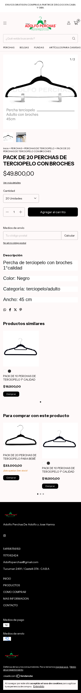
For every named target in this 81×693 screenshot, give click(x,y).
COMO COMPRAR (14, 592)
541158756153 (11, 549)
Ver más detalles (12, 182)
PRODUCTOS (11, 585)
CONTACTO (10, 605)
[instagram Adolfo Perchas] (4, 536)
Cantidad (9, 191)
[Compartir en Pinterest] (20, 310)
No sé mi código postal (14, 242)
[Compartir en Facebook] (10, 310)
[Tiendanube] (18, 676)
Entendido (38, 686)
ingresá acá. (61, 666)
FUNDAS (39, 47)
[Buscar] (74, 38)
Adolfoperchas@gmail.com (20, 562)
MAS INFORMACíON (16, 598)
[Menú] (5, 23)
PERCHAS (8, 47)
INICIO (7, 578)
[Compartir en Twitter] (15, 310)
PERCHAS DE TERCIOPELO (39, 148)
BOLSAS (24, 47)
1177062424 (10, 555)
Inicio (6, 148)
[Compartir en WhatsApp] (5, 310)
